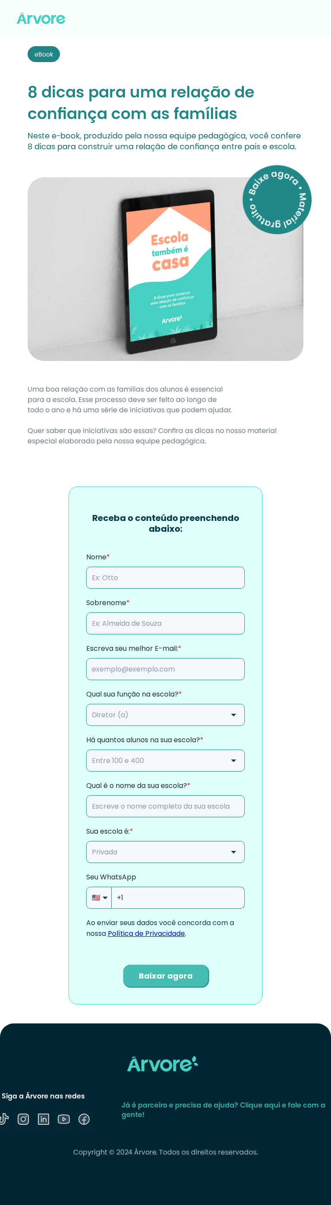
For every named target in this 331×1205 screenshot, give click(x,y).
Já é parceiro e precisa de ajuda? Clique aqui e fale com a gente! (223, 1110)
